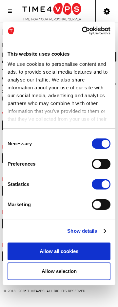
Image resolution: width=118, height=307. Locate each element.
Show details (82, 231)
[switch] (101, 164)
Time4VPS (36, 290)
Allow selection (59, 271)
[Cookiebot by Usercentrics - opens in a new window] (83, 31)
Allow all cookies (59, 251)
